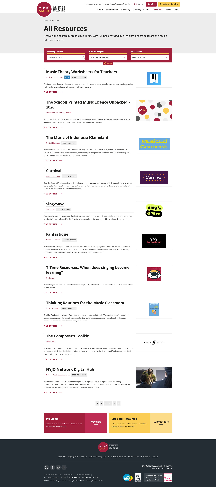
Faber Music (50, 341)
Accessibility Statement (83, 475)
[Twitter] (46, 467)
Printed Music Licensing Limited (58, 112)
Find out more (51, 92)
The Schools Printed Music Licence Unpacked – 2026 (88, 104)
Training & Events (141, 9)
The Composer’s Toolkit (67, 336)
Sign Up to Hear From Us (77, 457)
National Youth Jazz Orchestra (58, 375)
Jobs (176, 9)
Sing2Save (55, 203)
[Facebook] (52, 467)
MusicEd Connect (53, 143)
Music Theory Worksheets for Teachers (81, 71)
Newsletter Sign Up (169, 4)
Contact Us (62, 457)
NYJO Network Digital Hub (70, 369)
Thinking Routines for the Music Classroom (85, 302)
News (168, 9)
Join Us (151, 4)
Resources (157, 9)
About (100, 9)
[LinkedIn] (64, 467)
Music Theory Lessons (54, 77)
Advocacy (125, 9)
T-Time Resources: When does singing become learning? (87, 270)
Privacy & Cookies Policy (67, 475)
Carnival (53, 170)
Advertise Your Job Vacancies (139, 457)
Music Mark (50, 278)
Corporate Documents (50, 475)
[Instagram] (58, 467)
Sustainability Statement (51, 477)
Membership (112, 9)
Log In (140, 4)
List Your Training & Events (99, 457)
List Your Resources (118, 457)
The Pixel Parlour (94, 477)
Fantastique (57, 234)
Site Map (63, 477)
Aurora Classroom (53, 176)
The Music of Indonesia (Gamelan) (77, 137)
